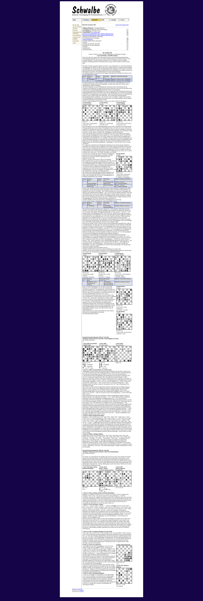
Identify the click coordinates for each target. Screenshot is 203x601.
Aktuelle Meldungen (87, 39)
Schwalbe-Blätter (77, 35)
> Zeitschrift (89, 22)
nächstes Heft (125, 25)
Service (123, 20)
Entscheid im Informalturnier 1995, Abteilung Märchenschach (97, 33)
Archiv (74, 43)
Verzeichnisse (76, 41)
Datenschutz (79, 589)
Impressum (74, 589)
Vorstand (82, 590)
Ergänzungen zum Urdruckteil (77, 33)
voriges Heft (118, 25)
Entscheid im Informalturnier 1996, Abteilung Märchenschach (97, 35)
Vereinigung (85, 20)
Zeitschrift (94, 20)
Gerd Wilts (81, 591)
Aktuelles (113, 20)
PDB (103, 20)
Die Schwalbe (76, 25)
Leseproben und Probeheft (76, 38)
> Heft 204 (95, 22)
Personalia (75, 30)
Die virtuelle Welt (95, 32)
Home (74, 20)
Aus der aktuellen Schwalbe (77, 27)
